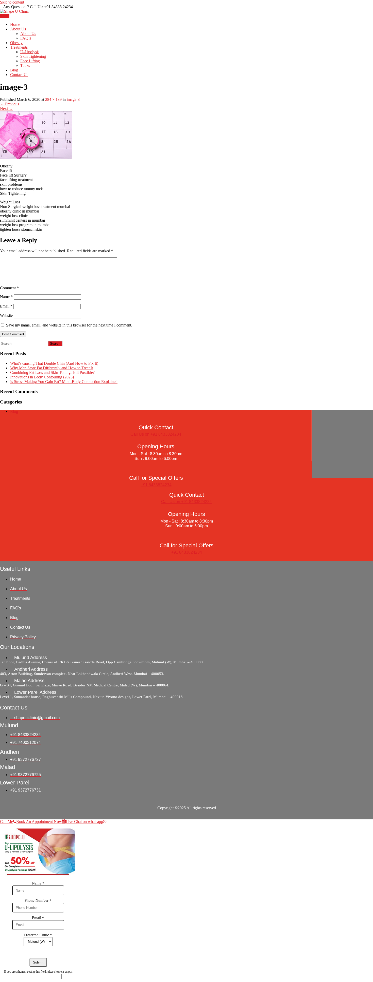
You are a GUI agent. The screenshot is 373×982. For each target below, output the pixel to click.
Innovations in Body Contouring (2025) (42, 377)
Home (15, 24)
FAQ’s (25, 38)
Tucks (25, 65)
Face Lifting (30, 61)
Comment (9, 288)
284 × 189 (53, 99)
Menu (4, 16)
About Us (18, 29)
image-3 (73, 99)
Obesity (16, 43)
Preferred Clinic (38, 935)
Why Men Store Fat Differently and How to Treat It (51, 368)
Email (6, 306)
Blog (14, 70)
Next (6, 108)
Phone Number (38, 900)
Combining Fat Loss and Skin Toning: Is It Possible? (52, 372)
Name (6, 297)
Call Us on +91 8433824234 (155, 434)
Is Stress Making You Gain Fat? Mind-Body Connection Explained (63, 381)
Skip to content (12, 2)
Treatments (19, 47)
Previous (9, 104)
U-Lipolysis (29, 52)
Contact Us (19, 74)
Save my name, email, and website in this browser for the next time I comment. (69, 325)
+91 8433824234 (156, 485)
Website (6, 315)
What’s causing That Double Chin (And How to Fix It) (54, 363)
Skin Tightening (33, 56)
